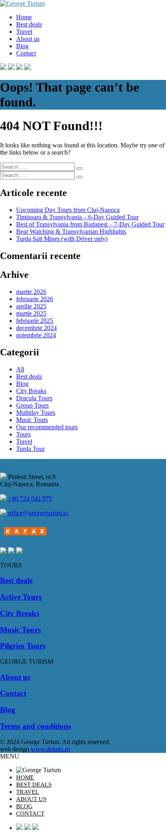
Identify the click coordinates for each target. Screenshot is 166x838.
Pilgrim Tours (23, 646)
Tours (23, 434)
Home (24, 17)
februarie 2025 (34, 320)
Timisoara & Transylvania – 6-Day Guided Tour (77, 217)
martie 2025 (31, 313)
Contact (26, 53)
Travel (24, 31)
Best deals (29, 24)
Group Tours (32, 405)
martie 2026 (31, 291)
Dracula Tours (34, 398)
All (20, 369)
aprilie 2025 (31, 306)
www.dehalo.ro (50, 749)
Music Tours (32, 419)
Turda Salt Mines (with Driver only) (62, 238)
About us (27, 38)
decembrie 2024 (36, 327)
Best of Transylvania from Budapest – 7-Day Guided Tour (90, 224)
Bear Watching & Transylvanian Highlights (71, 231)
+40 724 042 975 (29, 498)
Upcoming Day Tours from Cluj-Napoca (68, 209)
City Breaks (31, 390)
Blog (22, 46)
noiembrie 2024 (36, 335)
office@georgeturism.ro (37, 513)
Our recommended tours (47, 427)
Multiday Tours (35, 412)
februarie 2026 (34, 299)
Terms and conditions (35, 726)
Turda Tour (30, 448)
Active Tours (21, 597)
